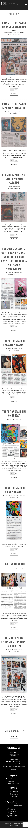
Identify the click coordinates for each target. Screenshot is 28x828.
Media (14, 30)
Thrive (16, 825)
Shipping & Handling (13, 793)
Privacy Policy (14, 796)
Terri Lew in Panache (14, 564)
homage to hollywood (18, 32)
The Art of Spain (18, 348)
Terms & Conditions (13, 794)
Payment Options (14, 791)
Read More (14, 94)
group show (9, 32)
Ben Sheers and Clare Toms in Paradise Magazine (14, 179)
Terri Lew (12, 568)
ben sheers (18, 186)
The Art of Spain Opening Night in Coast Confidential (14, 642)
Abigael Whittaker (17, 272)
